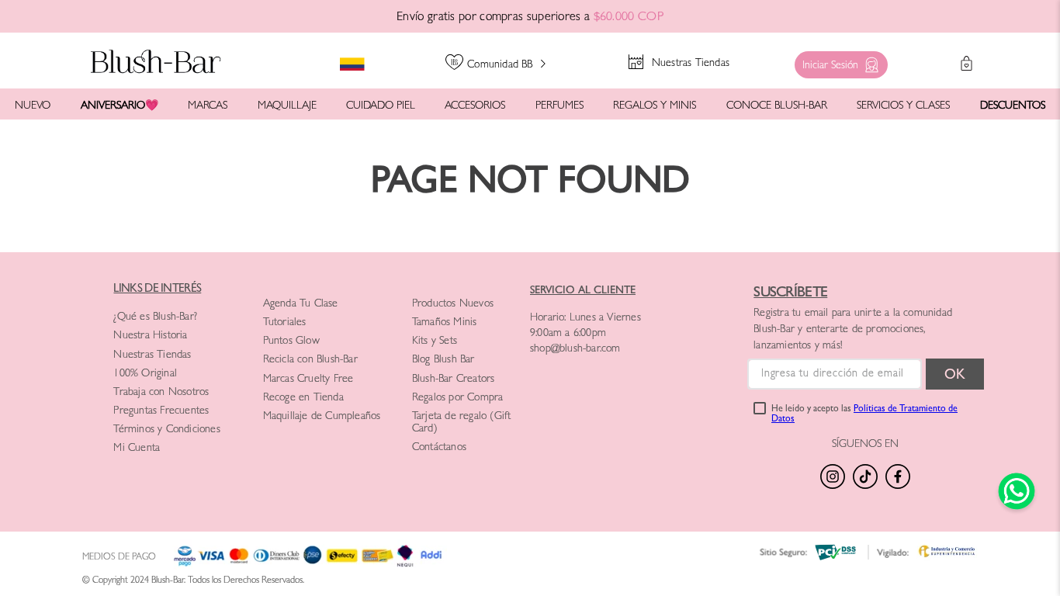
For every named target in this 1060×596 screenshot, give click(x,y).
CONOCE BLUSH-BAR (776, 106)
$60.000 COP (628, 18)
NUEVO (32, 106)
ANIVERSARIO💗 (119, 106)
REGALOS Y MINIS (654, 106)
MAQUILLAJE (287, 106)
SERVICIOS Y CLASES (903, 106)
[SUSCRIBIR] (955, 374)
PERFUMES (559, 106)
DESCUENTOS (1012, 106)
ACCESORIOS (475, 106)
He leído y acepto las (864, 415)
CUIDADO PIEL (380, 106)
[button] (837, 60)
